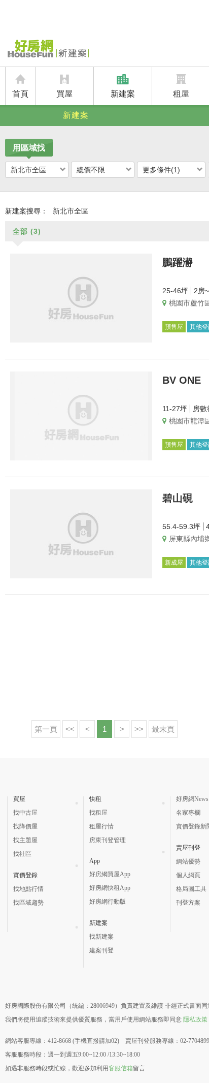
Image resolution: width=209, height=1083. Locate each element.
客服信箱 (121, 1068)
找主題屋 (25, 840)
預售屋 (174, 326)
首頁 (20, 93)
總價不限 (91, 170)
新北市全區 (28, 170)
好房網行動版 (107, 901)
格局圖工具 (191, 888)
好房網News (192, 798)
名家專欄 (188, 812)
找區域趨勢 (28, 902)
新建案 (123, 93)
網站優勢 (188, 861)
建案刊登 (101, 950)
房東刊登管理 (107, 840)
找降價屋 (25, 826)
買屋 (64, 93)
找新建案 (101, 936)
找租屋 (98, 812)
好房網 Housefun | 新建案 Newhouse (47, 49)
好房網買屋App (109, 874)
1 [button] (104, 729)
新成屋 (174, 562)
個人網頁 (188, 875)
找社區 (22, 853)
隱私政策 (195, 1019)
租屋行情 (101, 826)
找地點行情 (28, 888)
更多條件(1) (161, 170)
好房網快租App (109, 887)
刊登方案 (188, 902)
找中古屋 (25, 812)
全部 (27, 231)
